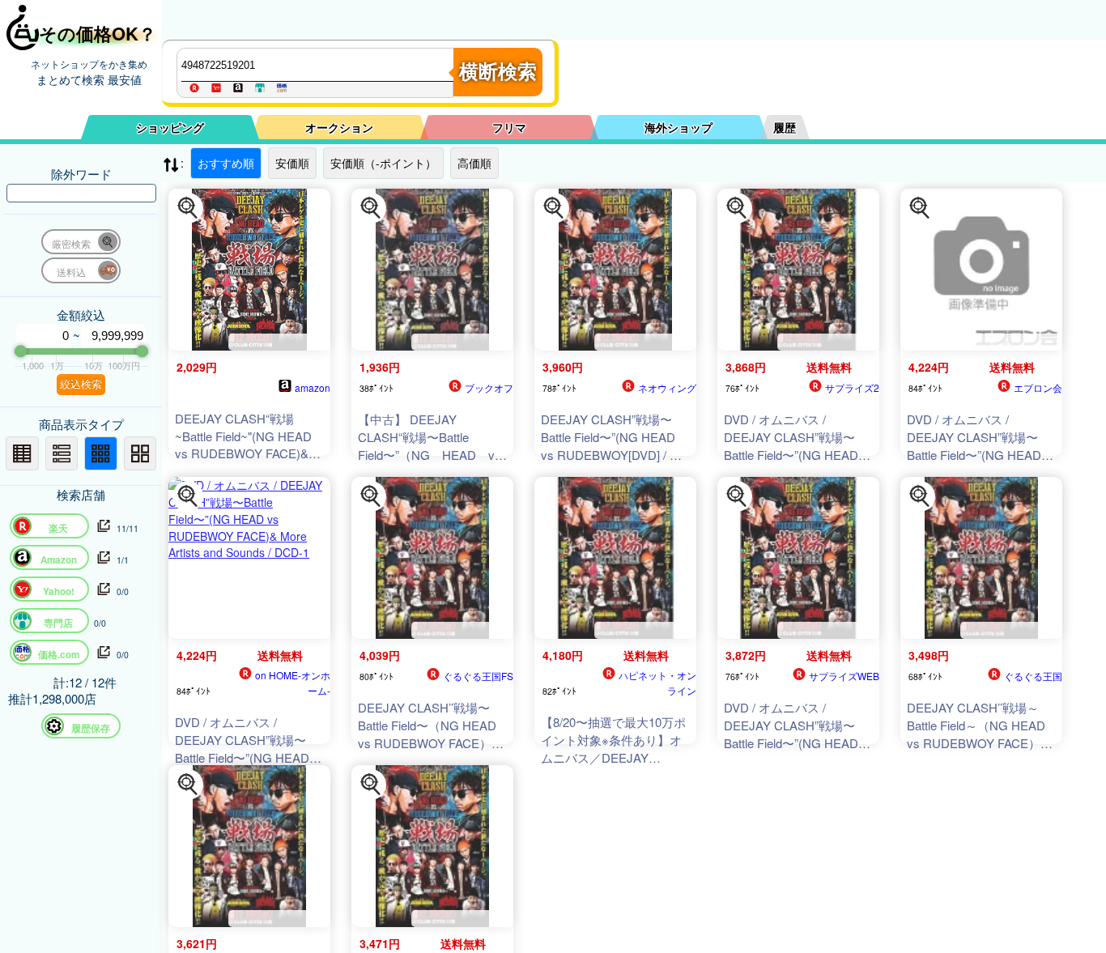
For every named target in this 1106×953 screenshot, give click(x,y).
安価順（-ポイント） (383, 163)
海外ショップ (678, 127)
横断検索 (498, 72)
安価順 (292, 163)
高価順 (474, 163)
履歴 (784, 127)
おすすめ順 (226, 163)
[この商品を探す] (187, 208)
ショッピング (170, 127)
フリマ (509, 127)
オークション (339, 127)
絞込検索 (81, 384)
